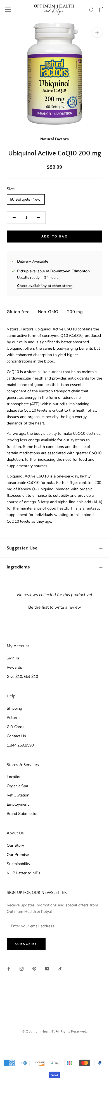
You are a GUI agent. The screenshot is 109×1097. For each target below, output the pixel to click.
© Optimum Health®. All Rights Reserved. (54, 1031)
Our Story (15, 845)
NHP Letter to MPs (23, 873)
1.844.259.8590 (20, 745)
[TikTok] (60, 968)
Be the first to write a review (54, 607)
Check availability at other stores (44, 285)
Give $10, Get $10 (22, 676)
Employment (18, 804)
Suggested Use (22, 548)
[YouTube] (47, 968)
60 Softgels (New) (26, 199)
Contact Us (16, 736)
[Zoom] (97, 32)
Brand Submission (23, 813)
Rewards (14, 667)
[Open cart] (101, 9)
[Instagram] (21, 968)
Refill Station (18, 795)
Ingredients (18, 567)
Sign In (13, 658)
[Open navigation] (8, 10)
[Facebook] (9, 968)
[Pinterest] (34, 968)
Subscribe (26, 944)
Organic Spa (17, 786)
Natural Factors (54, 139)
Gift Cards (15, 726)
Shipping (14, 708)
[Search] (91, 9)
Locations (15, 776)
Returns (13, 717)
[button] (54, 606)
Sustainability (18, 863)
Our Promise (18, 854)
